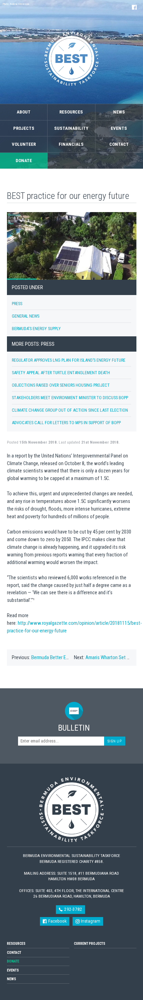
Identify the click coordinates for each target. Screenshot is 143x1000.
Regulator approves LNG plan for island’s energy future (68, 360)
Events (119, 128)
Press (17, 303)
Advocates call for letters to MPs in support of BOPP (66, 422)
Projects (23, 128)
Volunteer (24, 144)
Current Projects (89, 943)
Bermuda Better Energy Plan (58, 657)
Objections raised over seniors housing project (61, 385)
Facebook (57, 921)
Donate (24, 160)
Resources (71, 112)
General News (25, 316)
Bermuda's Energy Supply (36, 328)
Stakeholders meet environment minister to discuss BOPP (70, 397)
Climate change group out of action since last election (70, 410)
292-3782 (72, 909)
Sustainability (71, 128)
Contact (119, 144)
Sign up (114, 741)
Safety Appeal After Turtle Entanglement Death (61, 372)
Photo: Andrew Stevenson (16, 4)
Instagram (90, 921)
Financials (71, 144)
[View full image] (71, 246)
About (24, 112)
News (119, 112)
